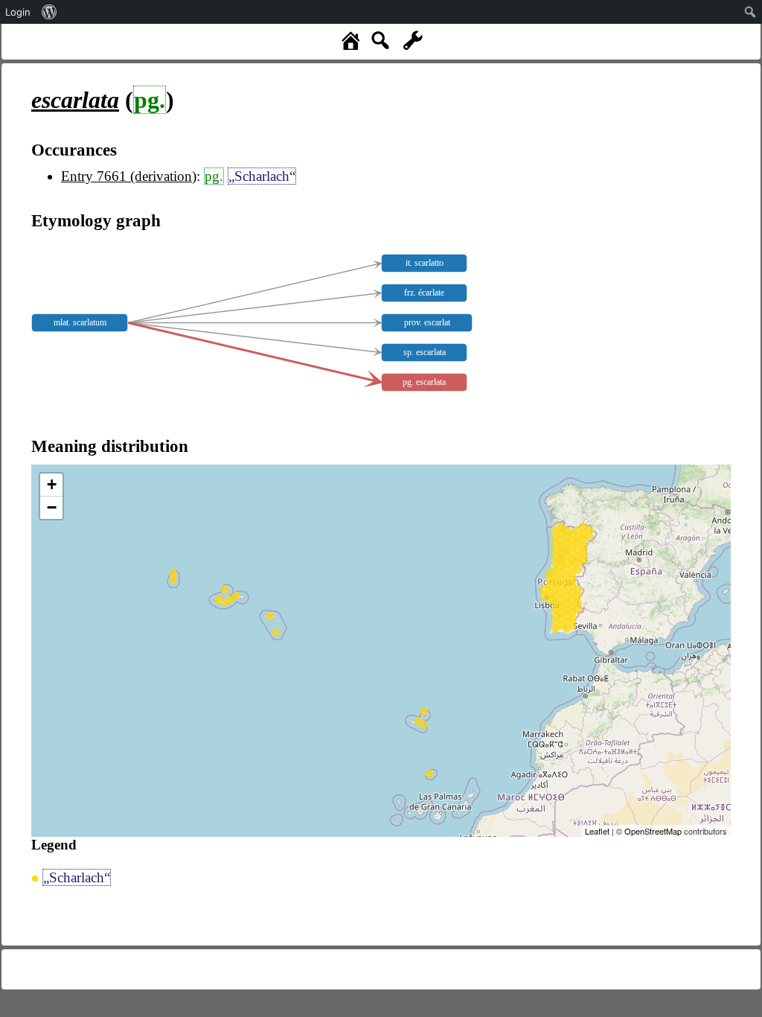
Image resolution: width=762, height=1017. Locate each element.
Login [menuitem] (18, 12)
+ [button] (52, 484)
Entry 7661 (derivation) (128, 176)
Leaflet (597, 831)
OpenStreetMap (653, 831)
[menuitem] (49, 12)
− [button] (52, 507)
